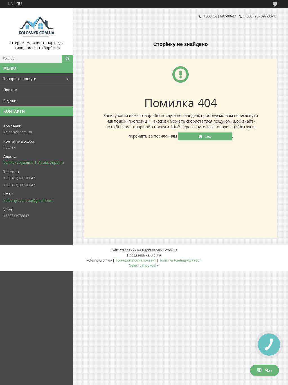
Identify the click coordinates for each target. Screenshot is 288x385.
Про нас (10, 89)
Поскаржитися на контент (135, 260)
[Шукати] (67, 59)
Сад (207, 136)
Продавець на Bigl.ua (144, 255)
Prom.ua (171, 250)
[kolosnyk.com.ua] (36, 26)
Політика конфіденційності (180, 260)
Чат (268, 370)
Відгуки (9, 100)
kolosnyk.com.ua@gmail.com (27, 200)
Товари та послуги (19, 78)
